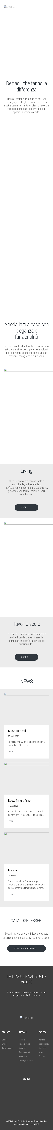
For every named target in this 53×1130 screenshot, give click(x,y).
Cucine (4, 1040)
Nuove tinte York (17, 731)
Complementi (24, 1052)
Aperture (22, 1048)
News (41, 1052)
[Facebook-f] (18, 1099)
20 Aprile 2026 (13, 736)
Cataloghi (42, 1048)
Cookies (43, 1121)
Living (4, 1044)
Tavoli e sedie (7, 1048)
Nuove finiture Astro (19, 801)
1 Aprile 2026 (13, 806)
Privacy (36, 1121)
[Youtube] (35, 1099)
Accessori (23, 1056)
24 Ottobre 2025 (14, 876)
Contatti (42, 1056)
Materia (12, 870)
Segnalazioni (19, 1124)
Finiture (22, 1040)
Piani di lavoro (24, 1044)
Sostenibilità (44, 1044)
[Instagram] (26, 1099)
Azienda (42, 1040)
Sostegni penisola (26, 1060)
